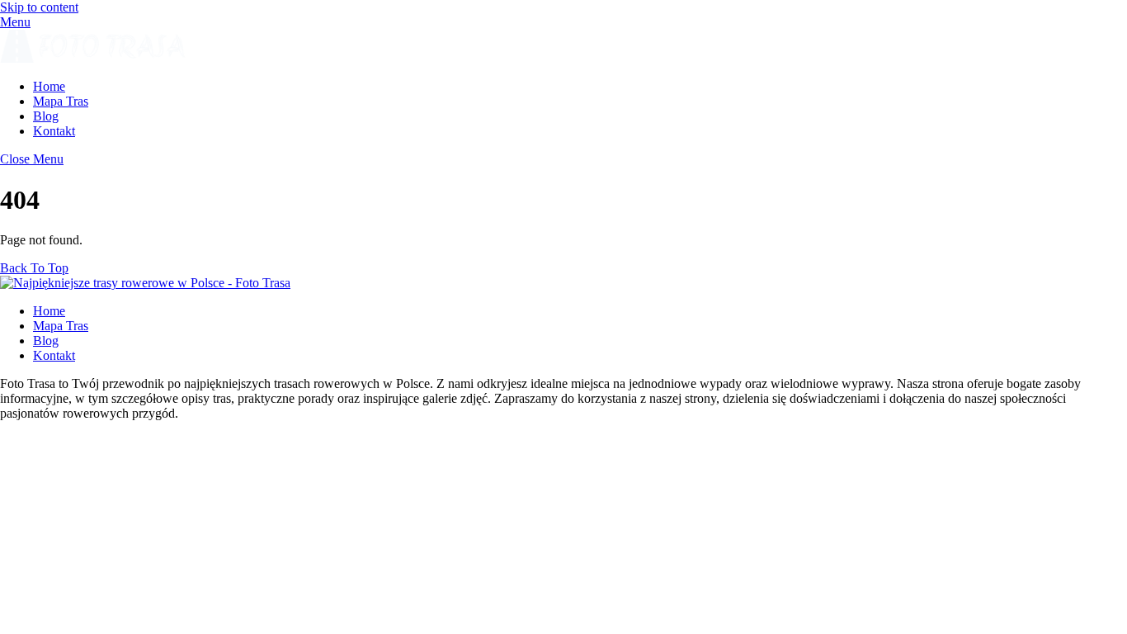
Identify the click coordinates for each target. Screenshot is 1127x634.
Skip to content (39, 7)
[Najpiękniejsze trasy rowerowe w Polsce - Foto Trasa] (93, 58)
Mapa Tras (60, 101)
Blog (46, 116)
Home (49, 86)
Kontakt (54, 131)
